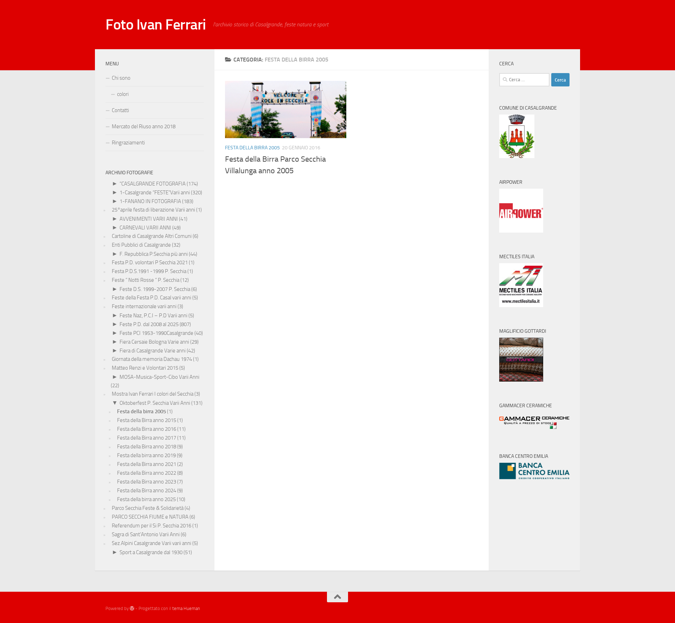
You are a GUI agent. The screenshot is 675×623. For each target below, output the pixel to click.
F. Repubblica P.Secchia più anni (154, 254)
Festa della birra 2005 (252, 148)
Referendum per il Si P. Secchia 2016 (151, 526)
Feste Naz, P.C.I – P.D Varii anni (153, 315)
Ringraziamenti (128, 142)
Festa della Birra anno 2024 (146, 490)
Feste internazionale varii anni (144, 306)
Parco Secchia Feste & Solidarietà (148, 508)
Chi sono (121, 78)
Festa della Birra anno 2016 (146, 429)
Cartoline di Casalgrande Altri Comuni (152, 236)
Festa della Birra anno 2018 (146, 446)
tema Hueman (186, 608)
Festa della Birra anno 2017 (146, 438)
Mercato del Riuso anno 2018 (143, 126)
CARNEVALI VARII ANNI (145, 228)
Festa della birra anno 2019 (146, 455)
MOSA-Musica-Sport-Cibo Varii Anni (159, 377)
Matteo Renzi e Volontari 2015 (145, 368)
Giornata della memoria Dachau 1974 (152, 359)
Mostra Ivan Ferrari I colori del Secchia (152, 394)
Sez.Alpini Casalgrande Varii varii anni (151, 543)
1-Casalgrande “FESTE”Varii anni (155, 192)
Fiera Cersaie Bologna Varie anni (154, 342)
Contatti (120, 110)
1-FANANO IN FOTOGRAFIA (150, 201)
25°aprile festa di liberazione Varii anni (153, 210)
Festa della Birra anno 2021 (146, 464)
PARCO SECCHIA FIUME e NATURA (150, 517)
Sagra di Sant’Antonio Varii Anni (146, 534)
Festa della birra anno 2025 (146, 499)
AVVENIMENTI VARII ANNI (149, 219)
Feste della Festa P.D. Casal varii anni (151, 297)
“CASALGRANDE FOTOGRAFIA (153, 184)
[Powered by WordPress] (132, 608)
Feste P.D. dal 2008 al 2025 (149, 324)
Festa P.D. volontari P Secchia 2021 (150, 262)
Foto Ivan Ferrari (155, 24)
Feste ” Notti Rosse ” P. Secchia (145, 280)
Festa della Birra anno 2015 (146, 420)
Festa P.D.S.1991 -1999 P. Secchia (149, 271)
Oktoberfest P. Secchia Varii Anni (155, 403)
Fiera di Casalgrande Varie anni (153, 351)
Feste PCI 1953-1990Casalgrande (156, 333)
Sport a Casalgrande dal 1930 (151, 552)
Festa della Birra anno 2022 (146, 473)
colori (123, 94)
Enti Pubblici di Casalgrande (141, 245)
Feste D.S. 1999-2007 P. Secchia (155, 289)
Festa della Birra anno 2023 (146, 482)
